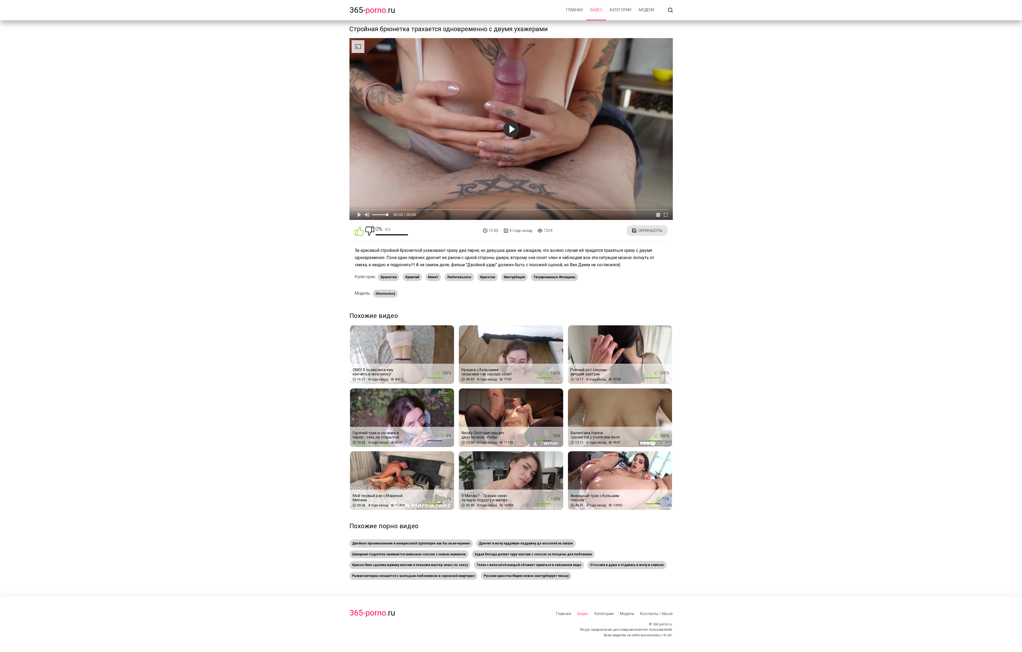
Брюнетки (389, 277)
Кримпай (412, 277)
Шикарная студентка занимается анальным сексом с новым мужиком (409, 554)
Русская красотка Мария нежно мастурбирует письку (526, 576)
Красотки (487, 277)
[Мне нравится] (359, 231)
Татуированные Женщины (554, 277)
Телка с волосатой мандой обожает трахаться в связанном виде (529, 565)
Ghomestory (385, 294)
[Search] (670, 10)
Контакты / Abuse (656, 614)
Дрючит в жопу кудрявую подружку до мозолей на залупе (526, 543)
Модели (646, 10)
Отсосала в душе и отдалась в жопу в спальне (627, 565)
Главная (574, 10)
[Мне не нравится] (369, 231)
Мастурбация (514, 277)
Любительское (459, 277)
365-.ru (372, 10)
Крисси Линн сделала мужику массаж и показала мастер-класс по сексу (410, 565)
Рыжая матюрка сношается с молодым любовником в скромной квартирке (413, 576)
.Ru (372, 612)
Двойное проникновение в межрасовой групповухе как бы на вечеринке (411, 543)
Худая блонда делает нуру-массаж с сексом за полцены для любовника (533, 554)
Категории (620, 10)
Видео (596, 10)
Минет (433, 277)
